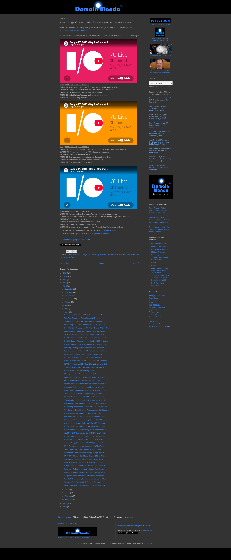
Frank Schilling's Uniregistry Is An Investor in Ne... (83, 413)
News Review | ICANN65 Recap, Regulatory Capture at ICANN (159, 125)
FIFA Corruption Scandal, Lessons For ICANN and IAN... (85, 338)
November (69, 292)
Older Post (137, 263)
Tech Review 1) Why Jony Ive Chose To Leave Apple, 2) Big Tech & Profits (159, 142)
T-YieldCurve (154, 312)
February (68, 496)
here (130, 27)
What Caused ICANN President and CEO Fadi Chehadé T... (87, 361)
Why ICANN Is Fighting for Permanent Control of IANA (85, 479)
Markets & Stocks (158, 252)
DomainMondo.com (158, 243)
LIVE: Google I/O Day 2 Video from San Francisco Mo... (85, 325)
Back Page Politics (158, 283)
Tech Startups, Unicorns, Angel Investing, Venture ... (84, 393)
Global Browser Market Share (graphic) (79, 371)
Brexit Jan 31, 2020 (158, 280)
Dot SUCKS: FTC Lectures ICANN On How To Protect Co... (86, 328)
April (67, 490)
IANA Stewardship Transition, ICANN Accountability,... (84, 462)
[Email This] (67, 251)
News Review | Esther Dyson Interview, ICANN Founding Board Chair (158, 210)
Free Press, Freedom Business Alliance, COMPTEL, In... (85, 390)
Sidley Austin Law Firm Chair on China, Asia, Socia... (84, 459)
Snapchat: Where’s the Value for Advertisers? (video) (84, 476)
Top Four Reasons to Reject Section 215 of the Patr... (84, 318)
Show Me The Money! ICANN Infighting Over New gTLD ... (86, 367)
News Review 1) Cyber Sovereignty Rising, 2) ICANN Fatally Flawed (158, 117)
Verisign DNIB (154, 324)
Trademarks (85, 537)
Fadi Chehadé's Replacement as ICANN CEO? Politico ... (86, 341)
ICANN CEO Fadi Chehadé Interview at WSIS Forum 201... (86, 344)
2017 (65, 280)
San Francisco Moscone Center (119, 255)
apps (74, 255)
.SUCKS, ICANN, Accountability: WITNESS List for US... (85, 433)
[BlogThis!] (69, 251)
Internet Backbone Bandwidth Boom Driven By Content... (85, 384)
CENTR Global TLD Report (159, 326)
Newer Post (65, 263)
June (67, 309)
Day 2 (79, 255)
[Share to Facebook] (73, 251)
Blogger (150, 543)
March (67, 493)
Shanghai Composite (157, 296)
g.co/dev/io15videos (101, 233)
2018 (65, 276)
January (68, 499)
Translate (167, 86)
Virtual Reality (71, 257)
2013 (65, 507)
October (68, 296)
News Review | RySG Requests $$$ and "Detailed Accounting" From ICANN (159, 219)
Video (63, 257)
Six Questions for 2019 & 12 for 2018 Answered (160, 276)
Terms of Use (74, 537)
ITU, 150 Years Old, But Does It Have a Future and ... (84, 357)
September (69, 299)
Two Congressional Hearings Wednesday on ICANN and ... (86, 410)
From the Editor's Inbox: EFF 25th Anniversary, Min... (84, 315)
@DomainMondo (146, 530)
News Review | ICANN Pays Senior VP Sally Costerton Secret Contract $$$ (159, 229)
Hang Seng (153, 298)
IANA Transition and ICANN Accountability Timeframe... (85, 446)
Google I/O (86, 255)
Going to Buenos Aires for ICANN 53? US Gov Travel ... (85, 397)
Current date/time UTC (67, 523)
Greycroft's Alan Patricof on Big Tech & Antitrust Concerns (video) (159, 134)
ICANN (154, 263)
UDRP (153, 265)
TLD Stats (153, 321)
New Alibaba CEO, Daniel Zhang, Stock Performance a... (85, 430)
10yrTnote (153, 310)
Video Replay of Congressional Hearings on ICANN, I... (85, 400)
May (67, 312)
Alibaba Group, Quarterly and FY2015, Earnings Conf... (85, 443)
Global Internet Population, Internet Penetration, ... (83, 380)
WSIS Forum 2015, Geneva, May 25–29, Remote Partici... (86, 351)
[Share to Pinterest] (76, 251)
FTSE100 (152, 300)
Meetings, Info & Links (159, 246)
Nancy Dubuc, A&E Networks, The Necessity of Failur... (85, 426)
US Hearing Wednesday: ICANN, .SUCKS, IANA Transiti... (86, 407)
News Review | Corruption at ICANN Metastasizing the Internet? (160, 100)
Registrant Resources (159, 249)
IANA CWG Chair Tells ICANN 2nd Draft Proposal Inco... (85, 485)
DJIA (151, 303)
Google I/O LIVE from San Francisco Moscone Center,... (85, 331)
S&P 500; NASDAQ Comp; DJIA (160, 24)
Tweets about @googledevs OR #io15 (75, 240)
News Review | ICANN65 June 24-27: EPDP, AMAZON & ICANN (158, 108)
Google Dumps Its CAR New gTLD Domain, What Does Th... (87, 377)
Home (101, 263)
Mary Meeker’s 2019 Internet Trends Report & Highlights (158, 167)
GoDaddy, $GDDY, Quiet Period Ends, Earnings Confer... (85, 416)
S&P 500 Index (154, 305)
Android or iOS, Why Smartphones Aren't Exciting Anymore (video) (160, 159)
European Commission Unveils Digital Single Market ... (85, 453)
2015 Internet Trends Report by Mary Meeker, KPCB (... (85, 334)
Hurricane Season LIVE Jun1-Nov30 (160, 55)
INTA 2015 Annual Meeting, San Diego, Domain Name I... (86, 472)
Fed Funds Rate (155, 317)
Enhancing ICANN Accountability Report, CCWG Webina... (86, 420)
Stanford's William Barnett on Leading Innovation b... (84, 387)
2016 (65, 283)
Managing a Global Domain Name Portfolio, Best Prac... (85, 374)
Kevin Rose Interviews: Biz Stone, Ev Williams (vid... (84, 354)
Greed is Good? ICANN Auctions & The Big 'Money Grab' (160, 270)
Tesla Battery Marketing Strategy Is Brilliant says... (83, 449)
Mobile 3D (103, 255)
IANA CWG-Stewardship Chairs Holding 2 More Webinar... (86, 456)
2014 (65, 503)
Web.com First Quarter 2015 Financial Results (82, 482)
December (69, 289)
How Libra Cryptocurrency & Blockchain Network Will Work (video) (160, 150)
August (68, 302)
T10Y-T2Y (153, 314)
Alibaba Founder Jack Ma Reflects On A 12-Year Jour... (85, 423)
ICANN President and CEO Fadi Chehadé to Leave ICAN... (86, 364)
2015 (65, 286)
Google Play (95, 255)
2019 (65, 273)
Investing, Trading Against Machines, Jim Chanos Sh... (85, 348)
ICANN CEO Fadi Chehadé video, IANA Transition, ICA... (85, 436)
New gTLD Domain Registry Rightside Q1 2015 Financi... (86, 439)
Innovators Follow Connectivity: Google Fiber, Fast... (84, 469)
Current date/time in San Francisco (73, 30)
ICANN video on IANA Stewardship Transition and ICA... (85, 466)
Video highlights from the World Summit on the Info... (84, 321)
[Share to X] (71, 251)
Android (69, 255)
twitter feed (135, 255)
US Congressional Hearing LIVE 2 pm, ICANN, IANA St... (85, 403)
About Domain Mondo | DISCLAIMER (160, 259)
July (66, 305)
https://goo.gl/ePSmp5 (109, 230)
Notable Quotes (157, 255)
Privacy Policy (63, 537)
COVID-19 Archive (158, 286)
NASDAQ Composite (157, 307)
